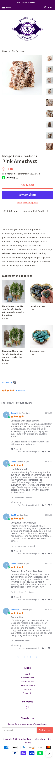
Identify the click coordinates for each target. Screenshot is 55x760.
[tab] (7, 403)
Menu (8, 7)
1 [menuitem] (24, 657)
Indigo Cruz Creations (30, 739)
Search (28, 674)
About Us (27, 689)
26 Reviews (20, 390)
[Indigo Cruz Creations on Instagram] (27, 708)
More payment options (27, 202)
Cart (50, 7)
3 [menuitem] (31, 657)
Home (4, 51)
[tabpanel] (27, 533)
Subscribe (44, 730)
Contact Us (27, 693)
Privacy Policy (27, 677)
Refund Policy (27, 681)
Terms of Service (27, 685)
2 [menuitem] (27, 657)
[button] (16, 449)
